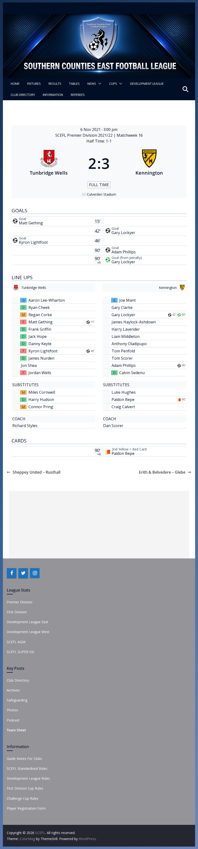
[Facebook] (11, 573)
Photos (12, 710)
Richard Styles (24, 425)
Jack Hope (37, 336)
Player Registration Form (26, 808)
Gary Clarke (122, 307)
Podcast (13, 720)
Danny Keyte (39, 343)
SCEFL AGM (16, 642)
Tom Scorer (122, 358)
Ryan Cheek (39, 307)
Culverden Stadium (101, 194)
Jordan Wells (39, 372)
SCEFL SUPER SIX (20, 651)
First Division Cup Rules (25, 788)
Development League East (27, 622)
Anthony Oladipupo (129, 343)
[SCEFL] (99, 17)
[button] (98, 83)
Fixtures (34, 83)
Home (15, 83)
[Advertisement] (99, 524)
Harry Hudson (41, 399)
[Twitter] (23, 573)
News (91, 83)
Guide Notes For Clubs (24, 758)
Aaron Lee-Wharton (46, 300)
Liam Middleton (126, 336)
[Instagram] (35, 573)
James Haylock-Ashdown (134, 322)
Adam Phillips (124, 252)
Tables (74, 83)
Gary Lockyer (123, 232)
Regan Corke (40, 314)
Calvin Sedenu (132, 372)
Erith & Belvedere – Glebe (162, 472)
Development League (147, 83)
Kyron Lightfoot (33, 242)
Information (53, 95)
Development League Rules (28, 778)
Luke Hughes (124, 392)
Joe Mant (127, 300)
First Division (17, 612)
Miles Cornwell (41, 392)
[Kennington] (149, 163)
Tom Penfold (123, 351)
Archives (13, 690)
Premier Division (19, 602)
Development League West (28, 631)
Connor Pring (40, 406)
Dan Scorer (113, 425)
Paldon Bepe (123, 399)
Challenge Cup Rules (22, 798)
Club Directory (23, 95)
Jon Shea (29, 365)
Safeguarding (17, 700)
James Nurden (41, 358)
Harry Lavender (126, 329)
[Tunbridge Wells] (49, 163)
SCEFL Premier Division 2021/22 (84, 135)
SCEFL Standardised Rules (27, 768)
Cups (113, 83)
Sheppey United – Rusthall (36, 472)
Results (55, 83)
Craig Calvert (123, 406)
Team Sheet (16, 730)
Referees (78, 95)
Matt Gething (31, 223)
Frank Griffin (39, 329)
